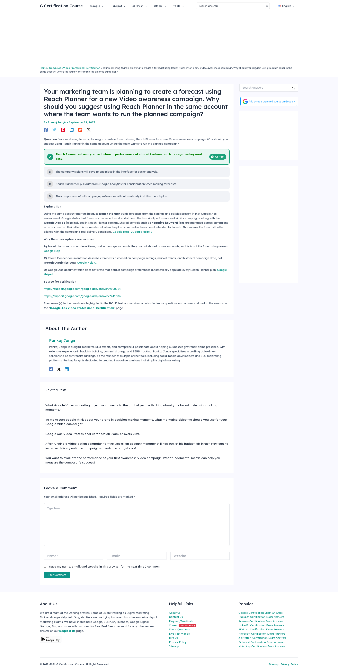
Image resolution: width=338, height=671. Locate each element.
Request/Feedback (181, 621)
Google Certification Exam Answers (260, 612)
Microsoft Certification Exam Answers (261, 633)
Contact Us (176, 616)
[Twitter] (54, 129)
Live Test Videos (179, 633)
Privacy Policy (178, 642)
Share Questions (179, 629)
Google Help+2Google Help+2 (132, 232)
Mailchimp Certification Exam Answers (261, 646)
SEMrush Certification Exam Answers (261, 629)
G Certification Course (61, 5)
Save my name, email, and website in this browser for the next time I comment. (105, 566)
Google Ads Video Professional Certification (74, 67)
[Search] (267, 6)
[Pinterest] (63, 129)
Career (182, 625)
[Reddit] (80, 129)
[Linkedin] (72, 129)
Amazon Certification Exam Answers (260, 621)
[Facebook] (46, 129)
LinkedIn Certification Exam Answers (261, 625)
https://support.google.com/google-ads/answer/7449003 (82, 296)
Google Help (52, 251)
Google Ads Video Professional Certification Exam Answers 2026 (92, 434)
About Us (175, 612)
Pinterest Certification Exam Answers (261, 642)
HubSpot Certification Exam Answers (261, 616)
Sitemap (174, 646)
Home (43, 67)
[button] (101, 6)
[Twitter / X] (89, 129)
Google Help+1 (87, 262)
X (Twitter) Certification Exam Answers (262, 637)
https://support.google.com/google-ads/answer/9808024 (82, 289)
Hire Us (173, 637)
